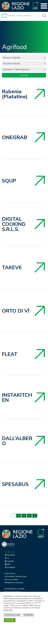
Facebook (11, 555)
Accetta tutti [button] (28, 615)
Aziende (19, 16)
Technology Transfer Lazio (15, 576)
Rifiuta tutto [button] (9, 620)
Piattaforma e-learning (13, 582)
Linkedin (10, 561)
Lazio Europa (9, 573)
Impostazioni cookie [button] (12, 615)
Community (11, 16)
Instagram (11, 567)
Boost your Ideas (11, 579)
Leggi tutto (8, 610)
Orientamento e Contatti (14, 588)
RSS (8, 564)
